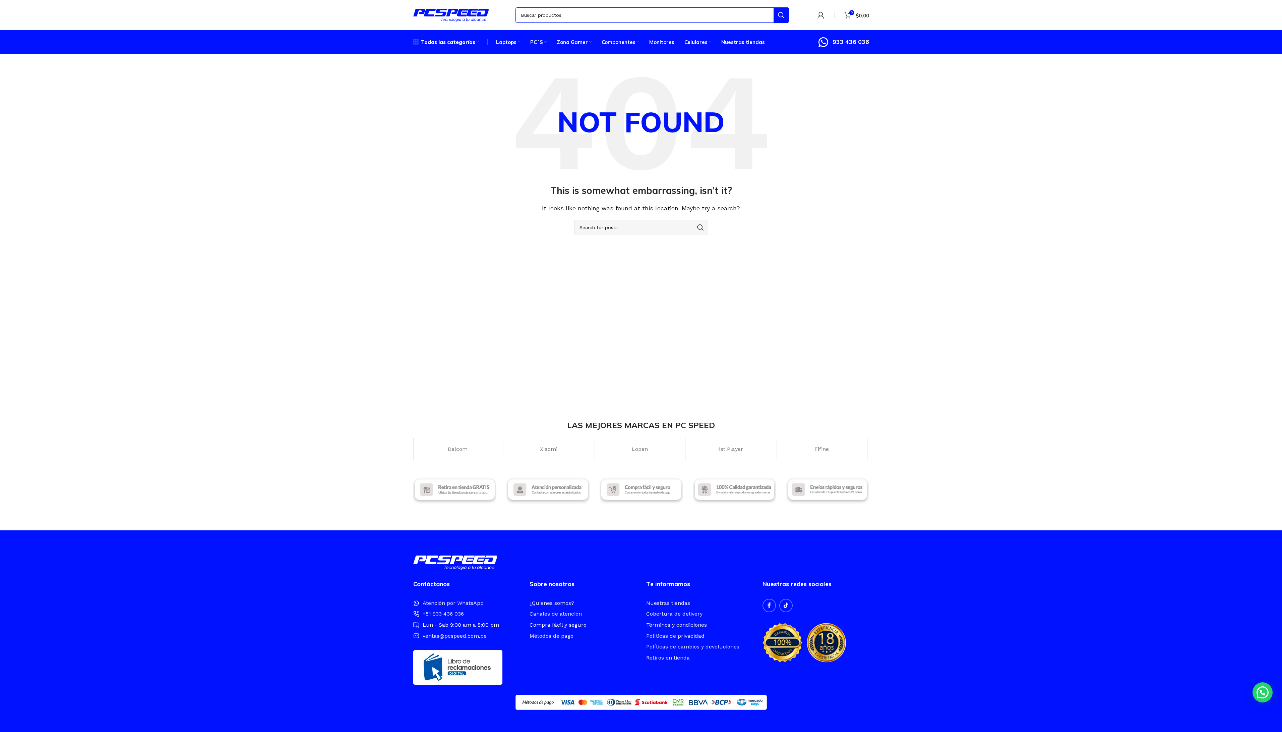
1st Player (640, 449)
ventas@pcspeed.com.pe (455, 636)
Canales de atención (556, 614)
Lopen (550, 449)
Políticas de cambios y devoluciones (692, 646)
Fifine (732, 449)
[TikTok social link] (786, 605)
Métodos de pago (551, 636)
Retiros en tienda (668, 658)
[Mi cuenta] (821, 15)
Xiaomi (459, 449)
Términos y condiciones (676, 625)
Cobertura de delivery (674, 614)
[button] (1263, 692)
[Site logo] (451, 14)
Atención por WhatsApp (453, 603)
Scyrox (823, 449)
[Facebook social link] (769, 605)
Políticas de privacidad (675, 636)
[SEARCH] (781, 15)
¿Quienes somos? (552, 603)
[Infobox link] (843, 42)
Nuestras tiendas (668, 603)
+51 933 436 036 (443, 614)
